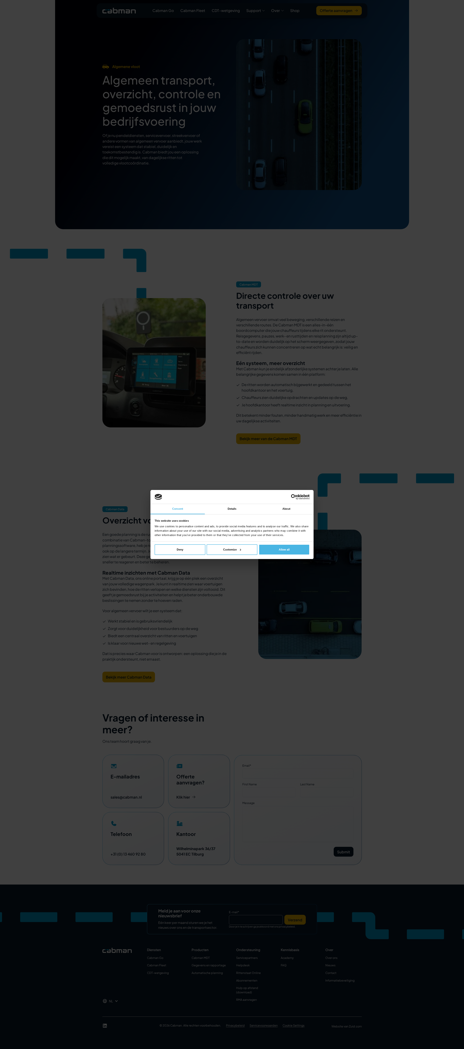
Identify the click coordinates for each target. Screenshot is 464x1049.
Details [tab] (232, 508)
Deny (180, 549)
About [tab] (286, 508)
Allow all (284, 549)
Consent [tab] (177, 508)
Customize (230, 549)
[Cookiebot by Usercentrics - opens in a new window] (294, 497)
